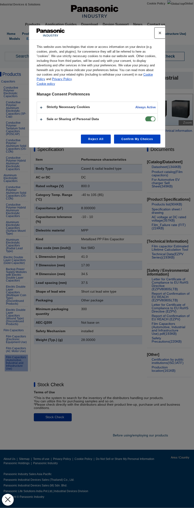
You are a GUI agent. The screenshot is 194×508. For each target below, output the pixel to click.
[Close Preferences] (8, 500)
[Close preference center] (160, 33)
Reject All (96, 139)
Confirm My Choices (137, 139)
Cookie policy (46, 84)
